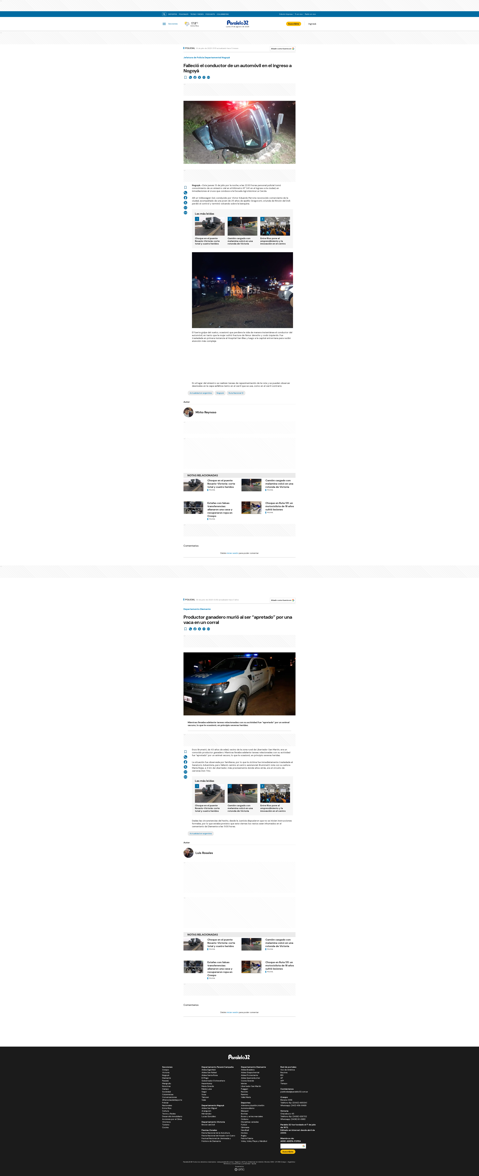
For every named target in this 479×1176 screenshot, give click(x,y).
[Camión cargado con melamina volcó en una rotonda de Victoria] (251, 485)
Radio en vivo (310, 14)
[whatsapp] (190, 77)
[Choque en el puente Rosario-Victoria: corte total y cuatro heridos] (193, 485)
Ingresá (312, 23)
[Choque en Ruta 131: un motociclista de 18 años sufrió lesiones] (251, 507)
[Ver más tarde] (185, 77)
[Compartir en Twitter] (199, 77)
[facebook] (194, 77)
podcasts (210, 14)
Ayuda (254, 1164)
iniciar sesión (232, 553)
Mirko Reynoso (205, 412)
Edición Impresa (286, 14)
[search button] (164, 14)
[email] (203, 77)
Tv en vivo (299, 14)
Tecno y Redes (197, 14)
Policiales (183, 14)
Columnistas (223, 14)
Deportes (172, 14)
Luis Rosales (204, 853)
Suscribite (293, 23)
